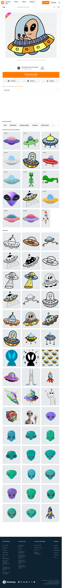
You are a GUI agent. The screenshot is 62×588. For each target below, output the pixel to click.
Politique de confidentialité (51, 582)
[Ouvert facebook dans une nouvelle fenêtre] (19, 582)
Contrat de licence (21, 546)
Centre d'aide (36, 545)
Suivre (42, 69)
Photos (16, 2)
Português (55, 550)
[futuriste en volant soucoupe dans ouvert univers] (12, 397)
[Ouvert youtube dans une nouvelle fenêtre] (34, 582)
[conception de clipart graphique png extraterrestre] (50, 179)
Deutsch (55, 552)
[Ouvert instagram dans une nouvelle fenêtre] (21, 582)
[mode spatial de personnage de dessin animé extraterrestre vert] (31, 179)
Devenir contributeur (36, 553)
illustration (13, 125)
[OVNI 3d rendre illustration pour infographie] (12, 377)
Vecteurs (7, 2)
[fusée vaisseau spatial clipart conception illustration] (45, 218)
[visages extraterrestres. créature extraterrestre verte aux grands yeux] (50, 416)
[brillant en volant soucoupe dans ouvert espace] (31, 397)
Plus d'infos (7, 90)
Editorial (32, 2)
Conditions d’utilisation (52, 581)
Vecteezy (5, 547)
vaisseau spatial (24, 125)
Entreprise (5, 552)
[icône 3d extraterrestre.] (12, 199)
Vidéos (24, 2)
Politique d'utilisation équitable (49, 584)
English (55, 545)
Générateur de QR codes (6, 573)
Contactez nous (37, 547)
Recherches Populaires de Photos (21, 561)
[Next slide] (55, 125)
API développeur (6, 557)
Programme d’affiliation (21, 552)
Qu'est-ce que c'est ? (19, 86)
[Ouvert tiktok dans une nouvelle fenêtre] (29, 582)
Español (55, 547)
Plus (6, 3)
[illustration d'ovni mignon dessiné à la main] (31, 160)
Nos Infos (35, 550)
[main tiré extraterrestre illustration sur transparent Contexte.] (50, 397)
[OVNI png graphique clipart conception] (12, 141)
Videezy (5, 550)
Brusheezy (5, 545)
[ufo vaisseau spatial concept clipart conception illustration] (31, 141)
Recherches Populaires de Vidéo (21, 567)
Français (55, 555)
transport (35, 125)
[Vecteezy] (2, 2)
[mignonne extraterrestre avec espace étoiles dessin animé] (12, 358)
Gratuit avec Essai (31, 75)
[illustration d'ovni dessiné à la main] (50, 141)
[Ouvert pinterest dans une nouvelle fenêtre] (26, 582)
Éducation (5, 555)
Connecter (53, 2)
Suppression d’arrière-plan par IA (6, 569)
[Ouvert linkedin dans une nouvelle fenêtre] (24, 582)
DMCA (19, 549)
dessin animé (45, 125)
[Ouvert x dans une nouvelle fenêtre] (31, 582)
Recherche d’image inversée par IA (6, 563)
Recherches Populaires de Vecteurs (21, 556)
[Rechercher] (54, 7)
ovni (5, 125)
